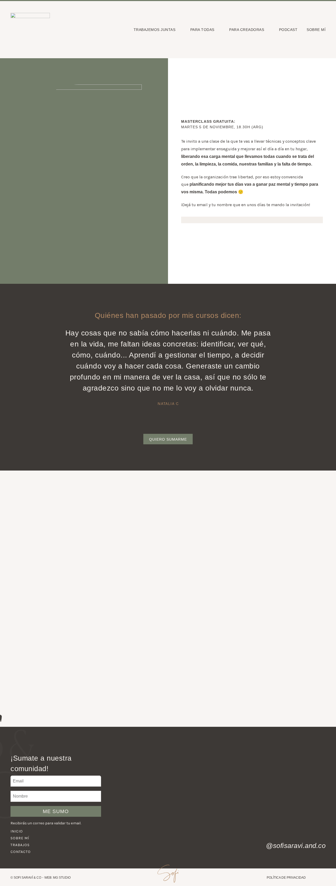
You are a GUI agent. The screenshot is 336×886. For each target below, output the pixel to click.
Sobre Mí (316, 29)
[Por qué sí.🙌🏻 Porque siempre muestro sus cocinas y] (177, 816)
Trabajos (20, 845)
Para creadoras (246, 29)
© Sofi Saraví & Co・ (27, 877)
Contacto (20, 852)
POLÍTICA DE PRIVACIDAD (286, 877)
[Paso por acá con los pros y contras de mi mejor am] (220, 775)
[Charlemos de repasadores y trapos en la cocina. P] (134, 775)
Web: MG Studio (57, 877)
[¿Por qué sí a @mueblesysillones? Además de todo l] (134, 816)
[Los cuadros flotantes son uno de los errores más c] (263, 816)
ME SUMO (56, 811)
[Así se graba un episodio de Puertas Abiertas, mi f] (305, 816)
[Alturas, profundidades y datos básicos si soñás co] (177, 775)
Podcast (288, 29)
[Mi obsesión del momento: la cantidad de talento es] (263, 775)
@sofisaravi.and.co (296, 846)
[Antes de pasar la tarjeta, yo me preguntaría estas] (220, 816)
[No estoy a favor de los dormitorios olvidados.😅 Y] (305, 775)
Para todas (202, 29)
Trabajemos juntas (155, 29)
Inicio (16, 831)
